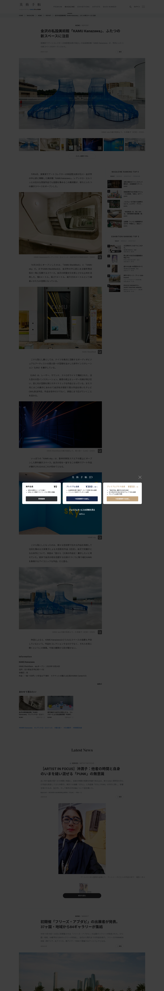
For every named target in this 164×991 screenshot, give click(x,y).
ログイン (82, 514)
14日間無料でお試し (82, 499)
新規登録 (41, 499)
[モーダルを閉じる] (140, 477)
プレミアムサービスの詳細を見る (82, 510)
